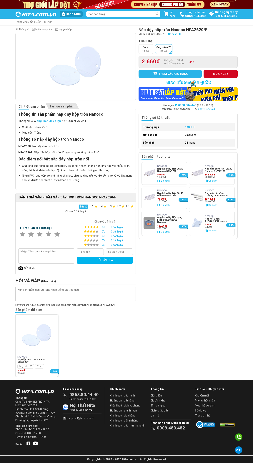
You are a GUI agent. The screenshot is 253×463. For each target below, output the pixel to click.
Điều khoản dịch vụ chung (125, 405)
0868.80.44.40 (84, 394)
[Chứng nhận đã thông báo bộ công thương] (206, 424)
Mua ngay (220, 74)
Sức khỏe (200, 410)
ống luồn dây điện (49, 121)
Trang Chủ (21, 21)
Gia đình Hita (158, 400)
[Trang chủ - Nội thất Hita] (35, 391)
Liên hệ (155, 415)
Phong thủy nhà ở (205, 400)
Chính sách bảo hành (122, 395)
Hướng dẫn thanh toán (123, 410)
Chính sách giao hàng (122, 415)
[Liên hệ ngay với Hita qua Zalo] (238, 450)
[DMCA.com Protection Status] (227, 424)
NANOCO (190, 127)
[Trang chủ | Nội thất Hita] (35, 14)
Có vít (39, 366)
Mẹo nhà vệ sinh (204, 405)
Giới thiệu (156, 395)
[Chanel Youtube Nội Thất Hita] (34, 444)
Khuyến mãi (202, 395)
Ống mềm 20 (25, 366)
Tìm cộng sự (158, 405)
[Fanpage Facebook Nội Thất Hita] (27, 444)
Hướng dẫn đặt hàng (122, 400)
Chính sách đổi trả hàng (124, 420)
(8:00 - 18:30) (195, 105)
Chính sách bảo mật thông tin (127, 425)
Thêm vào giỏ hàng (173, 74)
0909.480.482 (171, 428)
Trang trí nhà (202, 415)
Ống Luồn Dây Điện (41, 21)
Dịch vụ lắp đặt (159, 410)
